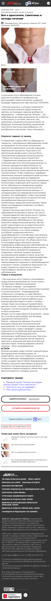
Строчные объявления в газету (18, 496)
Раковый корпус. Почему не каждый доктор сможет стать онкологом (23, 383)
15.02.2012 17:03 (7, 10)
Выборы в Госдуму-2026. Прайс (17, 499)
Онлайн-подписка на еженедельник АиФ (23, 489)
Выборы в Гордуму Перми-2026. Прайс (21, 508)
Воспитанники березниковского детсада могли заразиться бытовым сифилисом (29, 461)
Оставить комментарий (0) (25, 408)
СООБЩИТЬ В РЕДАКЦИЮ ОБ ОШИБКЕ (19, 512)
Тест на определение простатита (23, 452)
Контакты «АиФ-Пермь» (14, 492)
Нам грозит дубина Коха (18, 390)
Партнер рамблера (22, 589)
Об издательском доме (14, 479)
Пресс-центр (34, 479)
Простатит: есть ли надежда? (20, 387)
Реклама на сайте (11, 482)
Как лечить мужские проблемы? (23, 444)
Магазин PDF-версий (12, 486)
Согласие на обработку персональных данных (22, 559)
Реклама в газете (31, 482)
